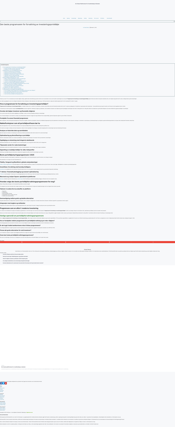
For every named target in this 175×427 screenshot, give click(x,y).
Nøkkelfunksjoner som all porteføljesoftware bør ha (12, 70)
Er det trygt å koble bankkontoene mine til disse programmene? (16, 91)
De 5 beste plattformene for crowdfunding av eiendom (87, 3)
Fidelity (1, 164)
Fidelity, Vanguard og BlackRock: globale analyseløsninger (15, 78)
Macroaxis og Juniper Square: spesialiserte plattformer (14, 82)
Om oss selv (96, 18)
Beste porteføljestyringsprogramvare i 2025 (11, 77)
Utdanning (90, 18)
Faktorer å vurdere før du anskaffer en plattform (13, 84)
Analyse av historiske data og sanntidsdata (12, 71)
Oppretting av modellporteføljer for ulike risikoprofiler (14, 76)
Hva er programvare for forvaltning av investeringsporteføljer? (14, 67)
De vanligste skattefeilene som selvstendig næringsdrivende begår (16, 260)
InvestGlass (2, 169)
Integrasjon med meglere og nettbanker (11, 86)
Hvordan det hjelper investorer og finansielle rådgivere (14, 68)
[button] (22, 242)
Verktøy (85, 18)
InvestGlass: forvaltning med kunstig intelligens (13, 79)
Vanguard (5, 164)
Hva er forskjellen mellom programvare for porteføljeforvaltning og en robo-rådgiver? (19, 90)
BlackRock (10, 164)
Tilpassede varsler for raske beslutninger (11, 75)
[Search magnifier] (174, 21)
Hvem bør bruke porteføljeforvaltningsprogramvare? (13, 93)
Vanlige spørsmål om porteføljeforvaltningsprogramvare (13, 89)
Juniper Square (20, 178)
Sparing (68, 18)
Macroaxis (2, 178)
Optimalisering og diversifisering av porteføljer (12, 72)
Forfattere (102, 18)
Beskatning (80, 18)
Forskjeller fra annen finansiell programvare (12, 69)
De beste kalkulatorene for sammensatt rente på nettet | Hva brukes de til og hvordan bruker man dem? (23, 262)
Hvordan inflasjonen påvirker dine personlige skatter (13, 254)
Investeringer (73, 18)
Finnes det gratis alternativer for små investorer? (13, 92)
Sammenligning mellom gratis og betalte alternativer (13, 85)
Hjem (64, 18)
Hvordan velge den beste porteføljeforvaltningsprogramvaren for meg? (16, 83)
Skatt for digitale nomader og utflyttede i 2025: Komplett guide (15, 258)
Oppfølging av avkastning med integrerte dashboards (14, 74)
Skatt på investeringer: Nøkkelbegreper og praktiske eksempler (15, 256)
